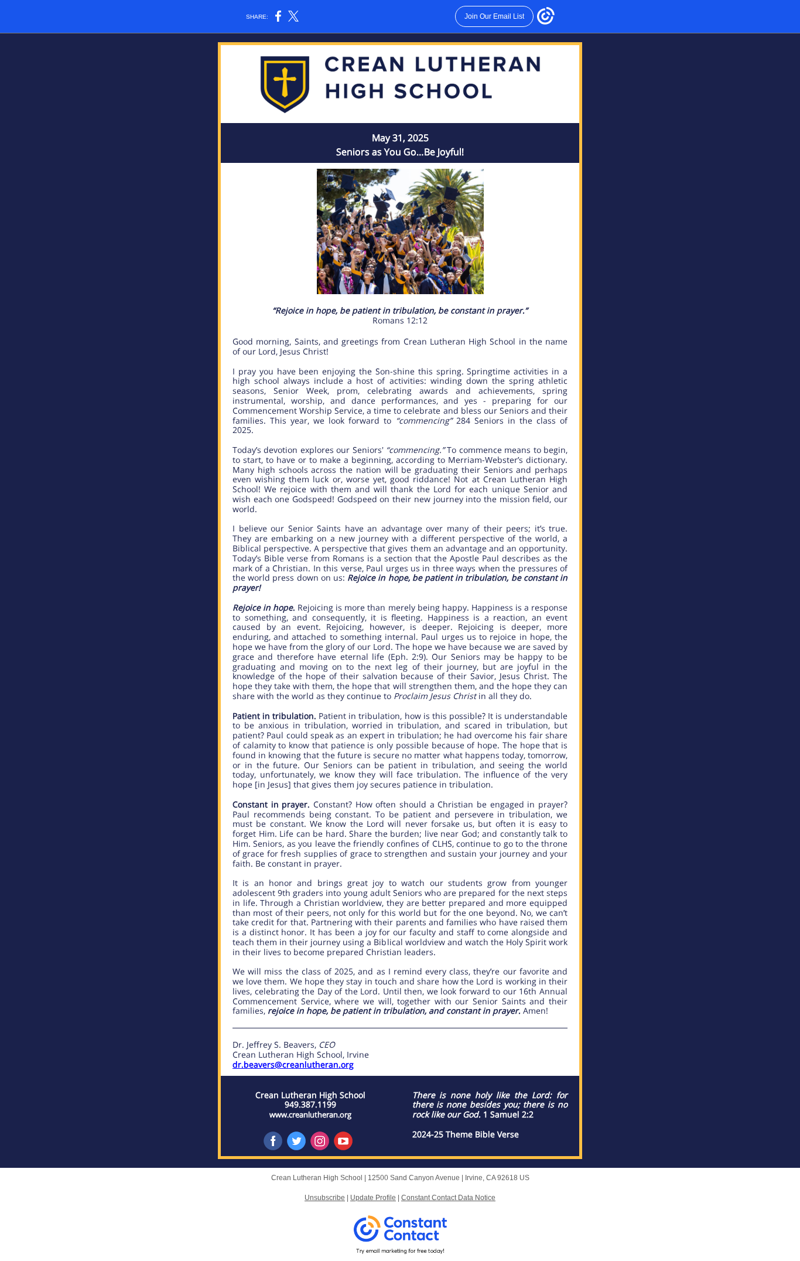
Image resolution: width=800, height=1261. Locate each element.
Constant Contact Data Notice (448, 1198)
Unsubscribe (325, 1198)
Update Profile (373, 1198)
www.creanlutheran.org (310, 1114)
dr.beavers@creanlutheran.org (293, 1064)
